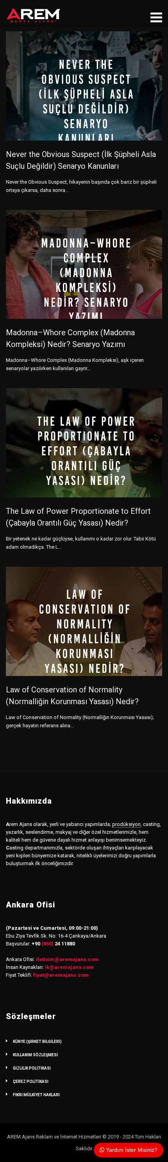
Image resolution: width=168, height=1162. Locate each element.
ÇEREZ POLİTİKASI (30, 1081)
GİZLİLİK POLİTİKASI (32, 1068)
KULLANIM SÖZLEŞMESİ (35, 1055)
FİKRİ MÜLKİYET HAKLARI (36, 1095)
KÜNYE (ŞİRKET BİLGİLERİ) (37, 1041)
